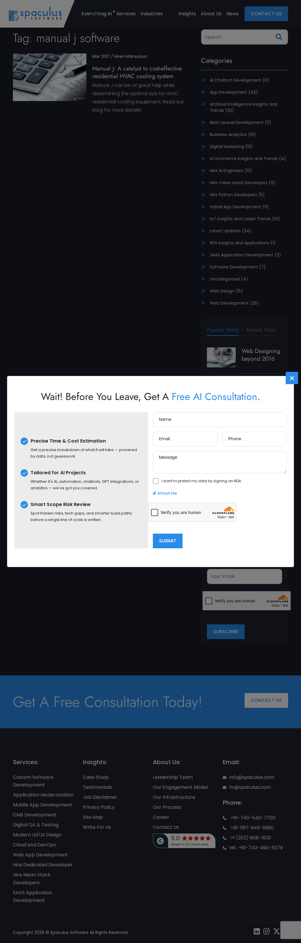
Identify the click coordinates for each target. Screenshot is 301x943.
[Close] (292, 378)
